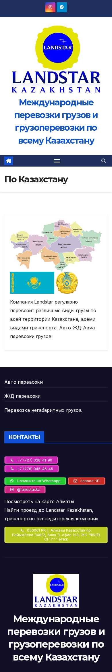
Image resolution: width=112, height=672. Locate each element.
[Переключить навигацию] (57, 161)
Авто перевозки (23, 382)
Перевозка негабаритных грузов (43, 410)
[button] (103, 161)
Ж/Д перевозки (22, 396)
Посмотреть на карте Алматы (39, 501)
